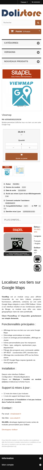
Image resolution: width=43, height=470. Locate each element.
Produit (23, 31)
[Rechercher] (38, 22)
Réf (3, 119)
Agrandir (20, 106)
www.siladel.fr (15, 418)
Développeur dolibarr (10, 430)
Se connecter (36, 2)
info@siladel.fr (15, 414)
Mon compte (8, 465)
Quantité (21, 140)
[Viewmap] (7, 171)
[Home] (21, 12)
